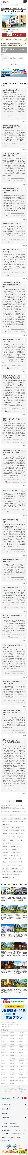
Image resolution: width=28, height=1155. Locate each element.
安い (19, 846)
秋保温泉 (12, 1038)
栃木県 (21, 821)
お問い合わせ (5, 1123)
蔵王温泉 (3, 1041)
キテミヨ (12, 1089)
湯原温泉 (3, 1072)
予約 (12, 834)
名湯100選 (5, 877)
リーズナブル (14, 862)
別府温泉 (12, 1072)
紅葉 (4, 871)
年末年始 (13, 846)
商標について (20, 1137)
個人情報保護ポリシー (7, 1130)
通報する (25, 121)
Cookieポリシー (6, 1133)
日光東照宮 (15, 849)
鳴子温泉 (21, 1035)
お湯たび (21, 1088)
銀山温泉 (12, 1041)
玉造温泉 (12, 1069)
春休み (14, 865)
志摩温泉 (3, 1080)
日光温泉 (5, 830)
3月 (21, 862)
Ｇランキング (6, 1088)
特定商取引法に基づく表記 (18, 1133)
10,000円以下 (20, 840)
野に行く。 (6, 1091)
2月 (20, 858)
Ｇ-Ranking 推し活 (4, 1092)
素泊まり (5, 862)
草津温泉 (21, 1041)
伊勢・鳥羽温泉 (22, 1077)
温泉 (14, 837)
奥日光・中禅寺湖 (7, 874)
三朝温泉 (3, 1069)
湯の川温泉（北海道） (4, 1036)
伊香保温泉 (3, 1044)
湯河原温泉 (3, 1052)
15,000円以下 (15, 868)
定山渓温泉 (3, 1032)
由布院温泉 (21, 1080)
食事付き (20, 855)
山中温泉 (21, 1055)
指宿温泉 (12, 1083)
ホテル (4, 821)
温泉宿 (4, 840)
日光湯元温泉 (6, 852)
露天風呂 (18, 818)
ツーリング (5, 868)
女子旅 (20, 837)
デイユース (17, 874)
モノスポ (24, 1089)
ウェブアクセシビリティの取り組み (10, 1126)
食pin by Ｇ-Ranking (13, 1092)
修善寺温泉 (21, 1052)
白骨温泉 (3, 1049)
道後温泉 (12, 1066)
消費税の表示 (13, 1123)
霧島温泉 (3, 1074)
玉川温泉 (21, 1074)
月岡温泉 (12, 1049)
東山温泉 (21, 1038)
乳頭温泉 (12, 1035)
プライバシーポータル (20, 1130)
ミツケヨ (15, 1091)
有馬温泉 (12, 1063)
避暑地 (9, 843)
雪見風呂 (5, 834)
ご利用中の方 (5, 1117)
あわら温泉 (12, 1058)
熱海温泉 (3, 1083)
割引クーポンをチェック (15, 39)
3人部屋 (11, 840)
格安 (19, 852)
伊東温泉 (12, 1052)
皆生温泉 (21, 1069)
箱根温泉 (12, 1077)
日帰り (13, 877)
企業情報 (4, 1113)
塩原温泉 (12, 1046)
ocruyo (16, 1088)
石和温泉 (21, 1049)
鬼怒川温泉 (3, 1046)
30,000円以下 (6, 858)
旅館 (25, 818)
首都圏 (11, 818)
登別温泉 (12, 1032)
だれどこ (12, 1088)
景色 (22, 834)
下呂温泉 (3, 1060)
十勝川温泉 (21, 1032)
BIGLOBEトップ (6, 1140)
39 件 (17, 29)
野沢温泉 (21, 1046)
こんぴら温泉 (22, 1066)
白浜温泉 (21, 1063)
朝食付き (5, 855)
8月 (9, 837)
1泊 (16, 821)
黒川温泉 (21, 1072)
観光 (14, 852)
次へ (18, 801)
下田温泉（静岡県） (4, 1056)
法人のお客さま (6, 1109)
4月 (4, 865)
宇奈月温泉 (21, 1058)
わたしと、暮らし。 (5, 1089)
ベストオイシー (18, 1089)
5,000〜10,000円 (18, 871)
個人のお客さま (6, 1104)
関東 (11, 821)
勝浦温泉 (3, 1066)
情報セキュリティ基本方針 (8, 1137)
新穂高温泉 (21, 1060)
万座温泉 (12, 1044)
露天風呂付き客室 (15, 830)
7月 (4, 837)
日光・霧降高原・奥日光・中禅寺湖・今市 (13, 827)
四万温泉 (21, 1044)
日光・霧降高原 (7, 824)
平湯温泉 (12, 1060)
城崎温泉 (3, 1063)
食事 (20, 865)
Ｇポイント (20, 1086)
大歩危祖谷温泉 (13, 1080)
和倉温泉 (12, 1055)
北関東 (4, 818)
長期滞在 (5, 846)
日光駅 (14, 858)
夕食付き (13, 855)
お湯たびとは (7, 1086)
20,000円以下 (6, 849)
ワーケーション (18, 843)
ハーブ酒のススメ (22, 1092)
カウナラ (11, 1091)
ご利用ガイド (13, 1086)
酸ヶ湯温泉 (12, 1074)
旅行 (9, 871)
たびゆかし (21, 1091)
